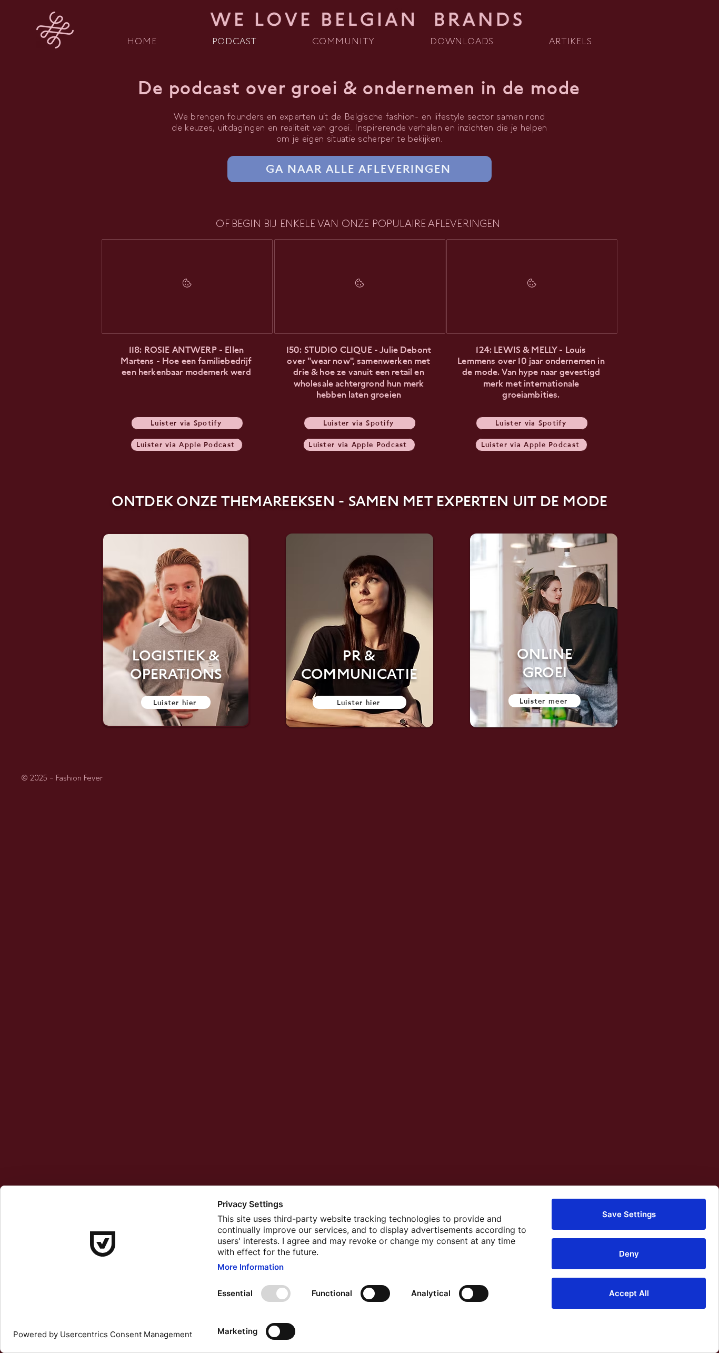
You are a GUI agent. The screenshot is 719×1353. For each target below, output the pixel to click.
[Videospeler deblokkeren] (187, 286)
